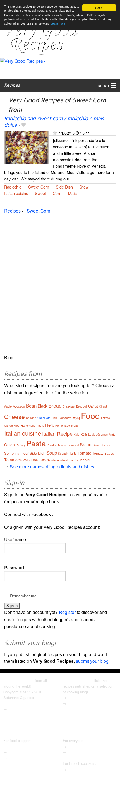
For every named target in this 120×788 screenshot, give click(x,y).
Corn (57, 193)
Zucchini (83, 459)
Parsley (20, 445)
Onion (9, 444)
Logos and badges (22, 763)
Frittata (105, 418)
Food (90, 415)
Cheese (14, 416)
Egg (76, 417)
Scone (106, 445)
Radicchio (12, 187)
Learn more (58, 23)
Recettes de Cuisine (83, 769)
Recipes (12, 85)
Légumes (102, 435)
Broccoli (81, 406)
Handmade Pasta (32, 425)
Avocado (19, 406)
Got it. (99, 8)
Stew (84, 187)
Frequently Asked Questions (30, 757)
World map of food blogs (87, 752)
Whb (36, 460)
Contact (74, 703)
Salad (86, 444)
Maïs (72, 193)
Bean (31, 405)
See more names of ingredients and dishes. (52, 466)
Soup (51, 452)
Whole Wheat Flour (63, 460)
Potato (51, 445)
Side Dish (64, 187)
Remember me (23, 596)
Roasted (73, 445)
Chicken (31, 418)
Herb (49, 425)
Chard (103, 406)
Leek (91, 435)
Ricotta (61, 445)
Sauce (97, 445)
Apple (8, 406)
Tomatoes (13, 459)
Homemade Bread (67, 426)
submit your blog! (93, 661)
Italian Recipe (57, 433)
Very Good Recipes (18, 680)
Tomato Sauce (103, 453)
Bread (55, 405)
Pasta (36, 443)
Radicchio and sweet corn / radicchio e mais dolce (54, 122)
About (72, 697)
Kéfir (84, 434)
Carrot (93, 406)
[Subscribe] (55, 133)
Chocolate (44, 418)
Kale (77, 435)
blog (11, 714)
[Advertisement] (60, 281)
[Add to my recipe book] (23, 125)
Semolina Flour (16, 453)
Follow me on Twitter (24, 720)
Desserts (65, 417)
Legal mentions (20, 709)
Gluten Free (12, 426)
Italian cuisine (16, 193)
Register (67, 612)
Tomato (84, 453)
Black (42, 406)
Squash (63, 454)
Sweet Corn (38, 187)
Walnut (27, 460)
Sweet (40, 193)
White (45, 459)
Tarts (72, 453)
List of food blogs (81, 746)
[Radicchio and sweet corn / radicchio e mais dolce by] (26, 146)
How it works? (19, 752)
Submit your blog (21, 746)
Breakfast (69, 406)
